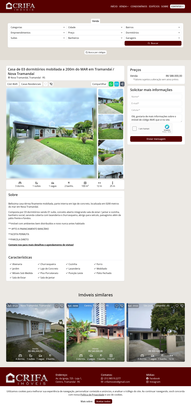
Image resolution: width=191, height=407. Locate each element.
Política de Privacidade (92, 394)
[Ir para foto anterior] (10, 133)
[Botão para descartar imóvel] (51, 84)
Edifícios (154, 6)
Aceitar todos (103, 401)
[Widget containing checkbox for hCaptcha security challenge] (151, 128)
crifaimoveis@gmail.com (117, 381)
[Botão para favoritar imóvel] (45, 84)
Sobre (164, 6)
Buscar (154, 43)
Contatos (176, 6)
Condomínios (139, 6)
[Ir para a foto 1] (110, 126)
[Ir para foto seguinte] (92, 133)
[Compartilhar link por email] (116, 84)
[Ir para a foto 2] (110, 152)
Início (114, 6)
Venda (123, 6)
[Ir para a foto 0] (110, 101)
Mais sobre (86, 401)
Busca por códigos (96, 52)
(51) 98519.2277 (112, 378)
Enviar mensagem (156, 138)
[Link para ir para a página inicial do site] (20, 6)
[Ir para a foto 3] (110, 178)
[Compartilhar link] (122, 84)
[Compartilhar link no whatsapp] (111, 84)
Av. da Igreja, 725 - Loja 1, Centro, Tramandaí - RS (69, 380)
